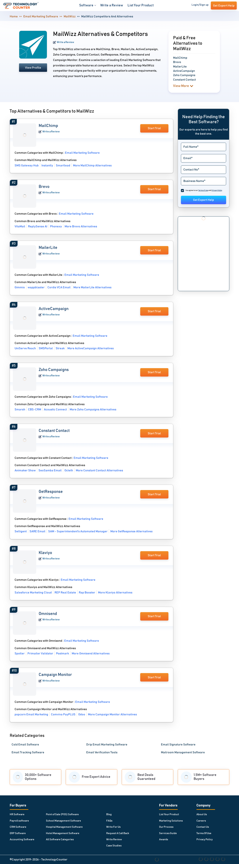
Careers (201, 821)
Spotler (20, 653)
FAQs (109, 821)
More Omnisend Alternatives (91, 653)
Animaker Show (25, 470)
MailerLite (48, 248)
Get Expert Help (203, 199)
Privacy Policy (204, 839)
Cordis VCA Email (59, 287)
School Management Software (63, 821)
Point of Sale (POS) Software (62, 814)
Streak (60, 348)
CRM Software (18, 827)
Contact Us (202, 827)
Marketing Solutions (171, 821)
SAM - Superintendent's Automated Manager (78, 531)
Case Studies (114, 845)
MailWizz (70, 16)
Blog (109, 814)
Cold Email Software (25, 744)
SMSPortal (46, 348)
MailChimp (48, 126)
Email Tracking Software (28, 752)
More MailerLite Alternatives (92, 287)
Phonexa (56, 226)
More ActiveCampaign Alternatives (90, 348)
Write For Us (113, 827)
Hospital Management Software (64, 827)
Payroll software (19, 821)
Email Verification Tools (101, 752)
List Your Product (140, 5)
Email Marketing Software (40, 16)
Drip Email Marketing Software (106, 744)
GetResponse (51, 492)
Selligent (21, 531)
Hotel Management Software (62, 833)
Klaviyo (45, 553)
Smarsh (20, 409)
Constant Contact (54, 431)
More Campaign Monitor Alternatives (112, 714)
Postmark (62, 653)
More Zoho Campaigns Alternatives (93, 409)
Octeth (68, 470)
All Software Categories (60, 839)
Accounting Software (22, 839)
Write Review (114, 839)
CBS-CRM (34, 409)
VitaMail (20, 226)
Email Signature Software (178, 744)
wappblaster (36, 287)
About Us (201, 814)
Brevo (44, 187)
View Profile (33, 67)
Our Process (166, 827)
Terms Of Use (203, 833)
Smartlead (63, 165)
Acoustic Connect (55, 409)
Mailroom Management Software (183, 752)
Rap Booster (87, 592)
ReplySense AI (37, 226)
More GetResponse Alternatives (131, 531)
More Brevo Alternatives (81, 226)
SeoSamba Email (50, 470)
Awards (163, 839)
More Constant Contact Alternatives (99, 470)
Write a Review (111, 5)
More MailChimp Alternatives (92, 165)
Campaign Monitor (55, 675)
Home (14, 16)
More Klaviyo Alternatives (115, 592)
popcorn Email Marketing (31, 714)
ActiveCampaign (54, 309)
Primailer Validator (40, 653)
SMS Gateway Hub (27, 165)
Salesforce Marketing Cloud (33, 592)
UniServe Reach (25, 348)
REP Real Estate (65, 592)
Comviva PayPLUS (63, 714)
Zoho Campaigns (54, 370)
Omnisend (48, 614)
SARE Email (37, 531)
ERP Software (18, 833)
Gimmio (20, 287)
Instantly (47, 165)
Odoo (81, 714)
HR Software (17, 814)
